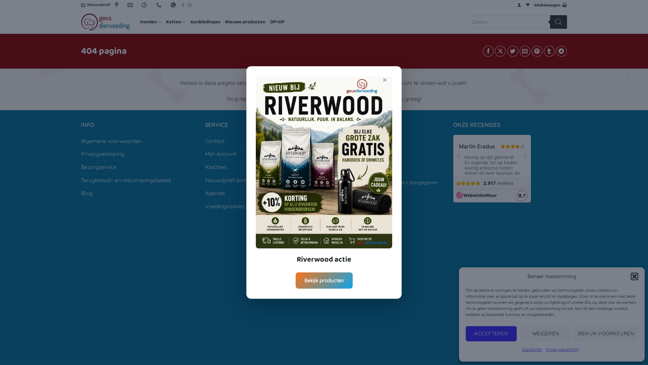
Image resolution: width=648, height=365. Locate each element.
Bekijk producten (324, 280)
